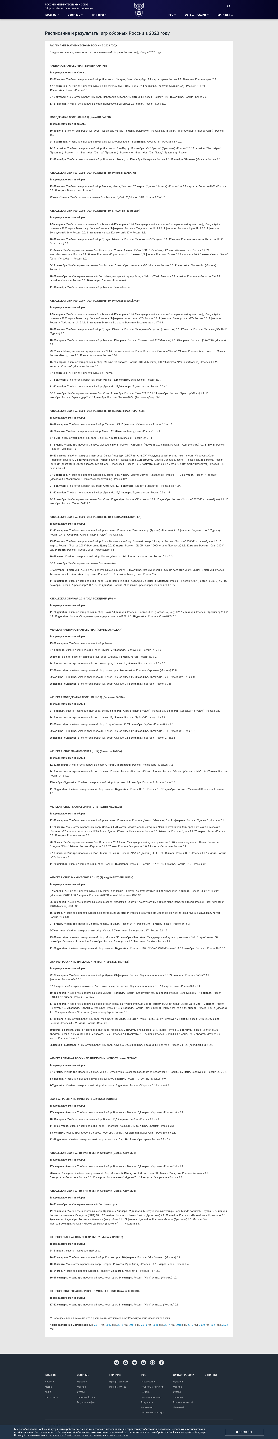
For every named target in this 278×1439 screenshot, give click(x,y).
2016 (155, 1324)
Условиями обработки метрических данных (76, 1435)
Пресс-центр (51, 1397)
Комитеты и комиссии (152, 1386)
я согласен (244, 1432)
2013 (120, 1324)
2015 (144, 1324)
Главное (50, 14)
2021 (213, 1324)
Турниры (98, 14)
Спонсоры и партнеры (152, 1412)
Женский (177, 1386)
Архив (48, 1392)
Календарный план (151, 1397)
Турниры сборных (118, 1381)
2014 (132, 1324)
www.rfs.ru (121, 1432)
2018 (179, 1324)
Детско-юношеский (183, 1402)
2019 (190, 1324)
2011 (97, 1324)
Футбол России (195, 14)
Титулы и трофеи (86, 1402)
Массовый (178, 1407)
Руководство (148, 1381)
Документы (147, 1402)
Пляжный (178, 1397)
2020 (202, 1324)
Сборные (74, 14)
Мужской (178, 1381)
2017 (167, 1324)
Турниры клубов (117, 1386)
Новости (49, 1381)
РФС (170, 14)
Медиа (48, 1386)
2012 (108, 1324)
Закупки (211, 1374)
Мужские (82, 1381)
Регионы (145, 1392)
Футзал (81, 1392)
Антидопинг (147, 1407)
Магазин (224, 14)
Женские (81, 1386)
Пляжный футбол (86, 1397)
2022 (225, 1324)
